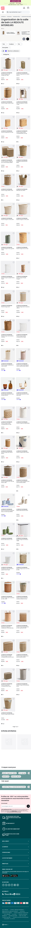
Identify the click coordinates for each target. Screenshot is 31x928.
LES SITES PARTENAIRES (7, 858)
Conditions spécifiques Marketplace (17, 909)
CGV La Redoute (5, 909)
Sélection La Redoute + (13, 51)
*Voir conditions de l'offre (6, 809)
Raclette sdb (6, 776)
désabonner (14, 811)
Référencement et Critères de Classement (10, 911)
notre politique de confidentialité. (14, 811)
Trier (3, 44)
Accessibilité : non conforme (9, 918)
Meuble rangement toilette (9, 773)
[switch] (11, 51)
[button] (28, 8)
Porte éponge (22, 773)
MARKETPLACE (5, 863)
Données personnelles (13, 915)
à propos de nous (6, 852)
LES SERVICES (5, 846)
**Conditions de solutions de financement (21, 917)
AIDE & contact (5, 841)
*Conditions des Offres (6, 917)
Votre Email (4, 803)
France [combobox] (5, 924)
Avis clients (14, 914)
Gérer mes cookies (22, 915)
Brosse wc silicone (15, 776)
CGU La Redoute (7, 914)
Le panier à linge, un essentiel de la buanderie (14, 787)
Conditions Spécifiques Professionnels (21, 912)
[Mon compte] (24, 8)
